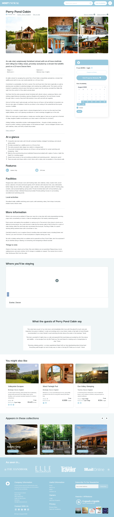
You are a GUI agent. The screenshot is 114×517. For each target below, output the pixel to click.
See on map (36, 14)
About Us (52, 487)
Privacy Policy (53, 507)
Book (79, 111)
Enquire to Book (92, 72)
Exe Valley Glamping (86, 386)
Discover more (12, 451)
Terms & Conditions (55, 509)
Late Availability (100, 3)
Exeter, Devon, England (24, 14)
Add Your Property (54, 500)
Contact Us (52, 491)
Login (51, 498)
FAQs (51, 489)
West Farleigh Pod (50, 386)
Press (51, 485)
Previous (5, 469)
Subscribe (103, 486)
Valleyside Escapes (16, 386)
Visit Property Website (91, 77)
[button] (105, 87)
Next (108, 469)
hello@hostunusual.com (21, 502)
